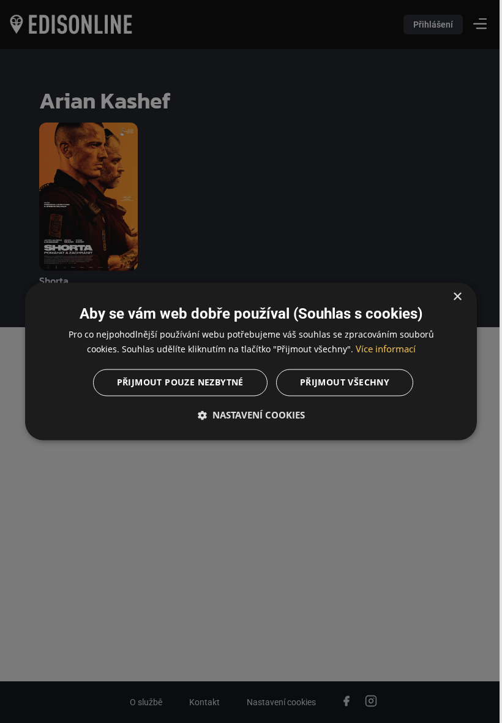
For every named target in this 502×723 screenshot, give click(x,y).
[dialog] (246, 361)
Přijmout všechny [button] (339, 382)
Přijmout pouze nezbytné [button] (175, 382)
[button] (246, 415)
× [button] (448, 296)
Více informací (381, 349)
